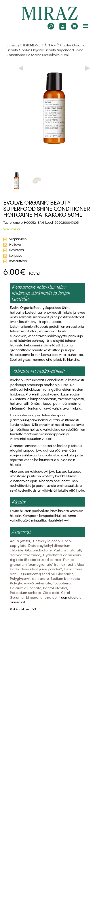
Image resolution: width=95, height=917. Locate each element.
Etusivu (12, 45)
